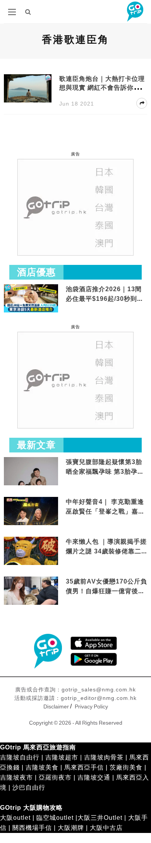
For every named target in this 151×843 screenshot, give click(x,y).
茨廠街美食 (126, 767)
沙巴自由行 (28, 787)
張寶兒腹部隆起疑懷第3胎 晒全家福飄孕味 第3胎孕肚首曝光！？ (105, 472)
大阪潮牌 (71, 827)
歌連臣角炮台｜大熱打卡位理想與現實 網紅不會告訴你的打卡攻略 (103, 87)
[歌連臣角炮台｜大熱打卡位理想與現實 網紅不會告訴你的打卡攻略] (27, 88)
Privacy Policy (91, 706)
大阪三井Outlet (99, 817)
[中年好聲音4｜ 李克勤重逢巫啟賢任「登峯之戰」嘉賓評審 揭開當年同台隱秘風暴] (31, 511)
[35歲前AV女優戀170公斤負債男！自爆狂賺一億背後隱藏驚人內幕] (31, 591)
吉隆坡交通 (93, 777)
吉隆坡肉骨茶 (104, 757)
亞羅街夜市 (55, 777)
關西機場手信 (32, 827)
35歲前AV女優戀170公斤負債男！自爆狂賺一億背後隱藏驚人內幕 (106, 591)
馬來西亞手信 (84, 767)
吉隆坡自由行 (19, 757)
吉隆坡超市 (61, 757)
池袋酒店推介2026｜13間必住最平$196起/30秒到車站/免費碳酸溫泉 (105, 299)
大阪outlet (15, 817)
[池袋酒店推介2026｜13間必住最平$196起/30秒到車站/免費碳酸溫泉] (31, 298)
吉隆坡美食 (42, 767)
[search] (28, 12)
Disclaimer (56, 706)
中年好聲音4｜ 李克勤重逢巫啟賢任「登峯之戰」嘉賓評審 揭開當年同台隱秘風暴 (106, 511)
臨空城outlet (55, 817)
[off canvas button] (12, 12)
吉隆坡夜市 (16, 777)
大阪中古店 (106, 827)
